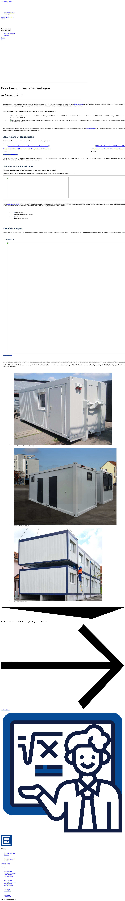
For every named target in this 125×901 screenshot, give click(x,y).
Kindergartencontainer (13, 204)
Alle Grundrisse (7, 355)
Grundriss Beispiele (9, 12)
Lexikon (6, 14)
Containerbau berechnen (7, 17)
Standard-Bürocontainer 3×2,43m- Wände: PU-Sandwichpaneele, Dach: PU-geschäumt (27, 148)
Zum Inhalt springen (6, 1)
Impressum (7, 889)
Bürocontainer (8, 874)
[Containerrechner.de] (16, 9)
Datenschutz (7, 891)
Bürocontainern (78, 104)
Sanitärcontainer (90, 128)
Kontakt (3, 18)
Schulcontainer (8, 871)
